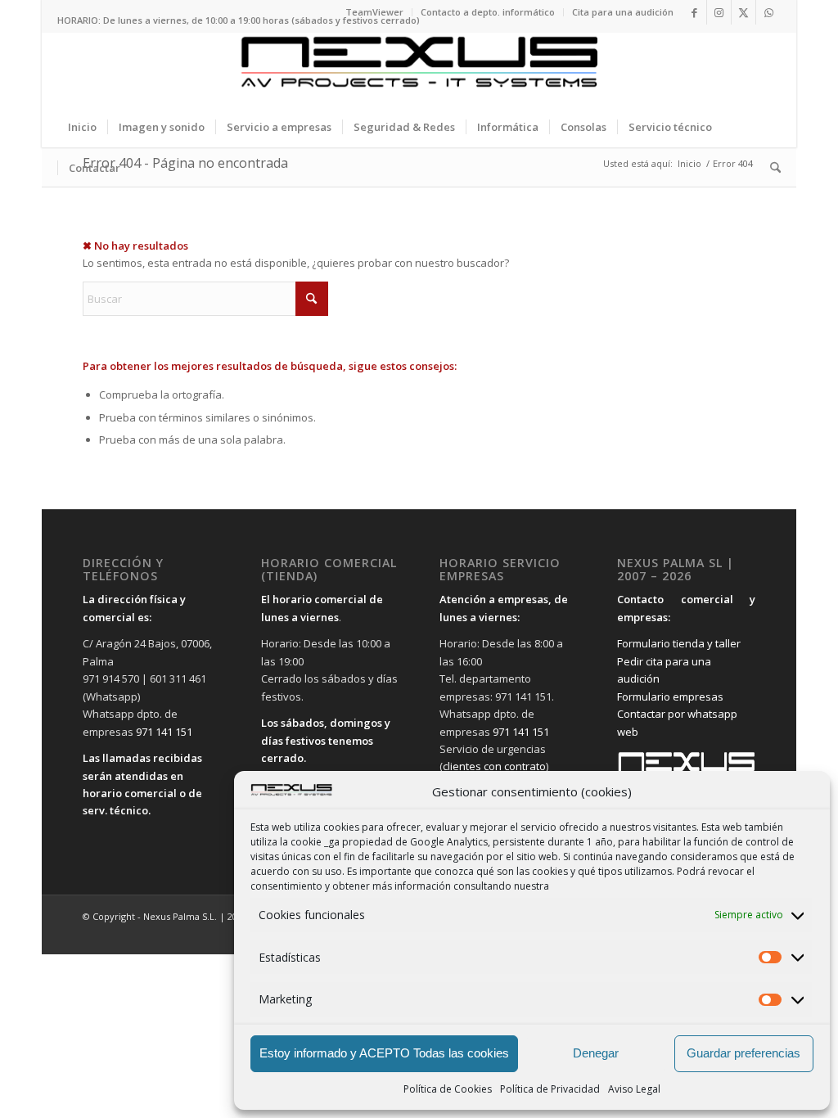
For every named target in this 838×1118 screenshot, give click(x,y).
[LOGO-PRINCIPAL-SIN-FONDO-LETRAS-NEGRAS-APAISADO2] (419, 69)
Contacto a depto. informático (488, 12)
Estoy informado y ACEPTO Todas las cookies (384, 1053)
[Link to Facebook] (694, 12)
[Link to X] (743, 12)
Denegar (596, 1053)
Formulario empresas (670, 696)
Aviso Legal (634, 1089)
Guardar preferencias (743, 1053)
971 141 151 (164, 731)
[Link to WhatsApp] (768, 12)
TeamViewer (374, 12)
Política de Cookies (447, 1089)
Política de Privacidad (550, 1089)
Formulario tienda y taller (679, 643)
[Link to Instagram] (719, 12)
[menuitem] (374, 12)
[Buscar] (770, 167)
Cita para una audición (623, 12)
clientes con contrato (494, 766)
